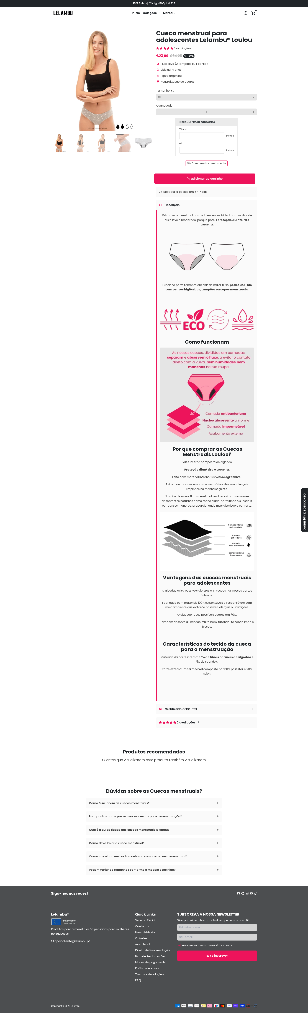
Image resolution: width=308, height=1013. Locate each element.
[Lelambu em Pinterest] (242, 893)
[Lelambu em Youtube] (251, 893)
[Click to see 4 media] (123, 143)
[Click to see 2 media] (81, 143)
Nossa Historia (145, 932)
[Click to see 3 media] (102, 143)
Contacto (142, 926)
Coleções (151, 13)
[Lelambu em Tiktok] (255, 893)
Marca (169, 13)
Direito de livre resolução (152, 950)
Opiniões (141, 938)
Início (136, 13)
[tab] (206, 205)
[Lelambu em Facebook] (238, 893)
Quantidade (164, 106)
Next (147, 80)
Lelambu (75, 1005)
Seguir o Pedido (145, 920)
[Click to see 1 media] (60, 143)
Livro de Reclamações (150, 956)
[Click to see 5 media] (143, 143)
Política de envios (147, 968)
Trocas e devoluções (149, 974)
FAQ (138, 980)
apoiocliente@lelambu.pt (70, 941)
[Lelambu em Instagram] (247, 893)
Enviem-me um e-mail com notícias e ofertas (207, 945)
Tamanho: (165, 91)
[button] (165, 48)
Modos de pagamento (150, 962)
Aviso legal (142, 944)
